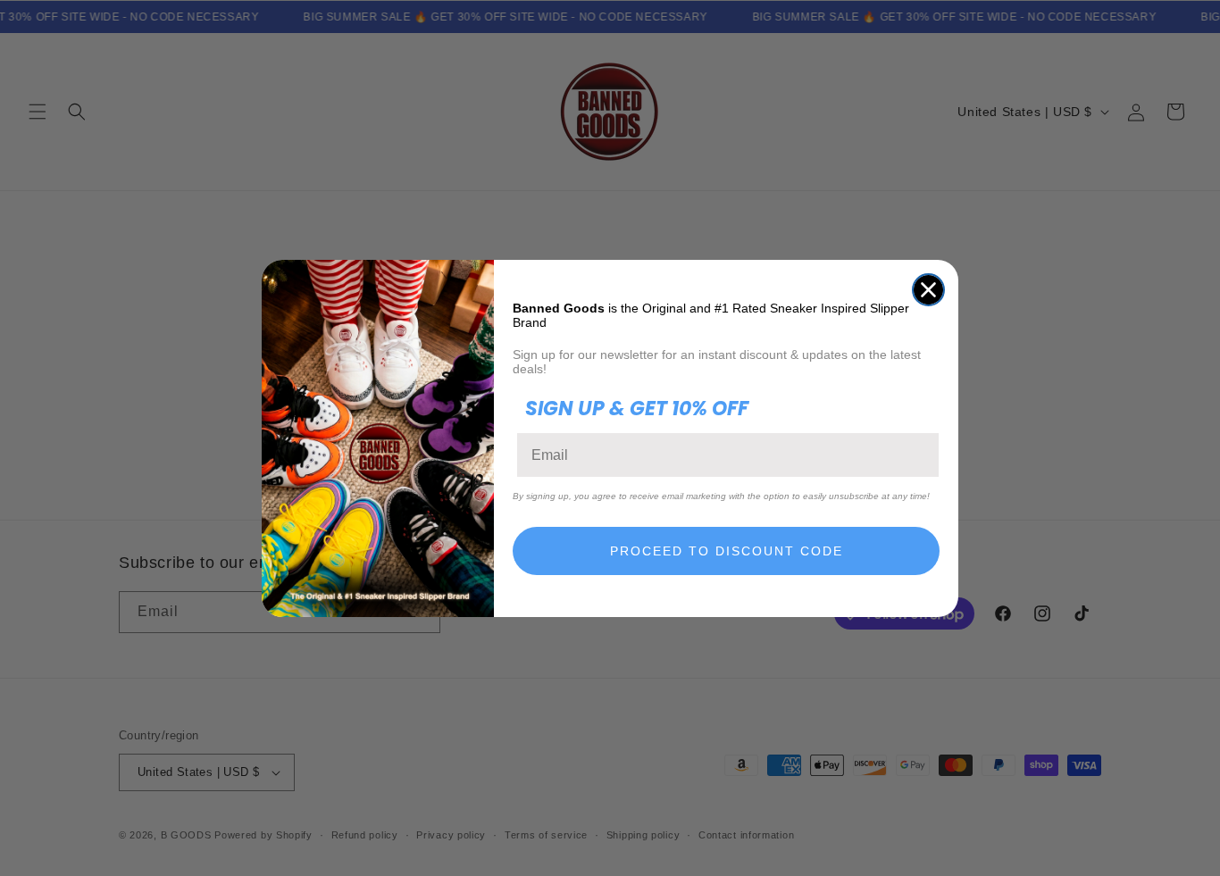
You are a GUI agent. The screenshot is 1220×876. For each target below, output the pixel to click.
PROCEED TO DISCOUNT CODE (726, 551)
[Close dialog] (928, 289)
